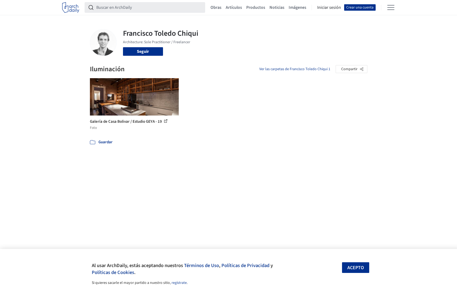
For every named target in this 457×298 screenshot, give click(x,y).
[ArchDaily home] (70, 7)
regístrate (179, 282)
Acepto (355, 267)
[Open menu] (391, 7)
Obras (215, 7)
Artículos (234, 7)
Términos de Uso (201, 265)
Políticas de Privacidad (245, 265)
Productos (255, 7)
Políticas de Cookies (113, 272)
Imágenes (297, 7)
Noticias (276, 7)
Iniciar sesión (329, 7)
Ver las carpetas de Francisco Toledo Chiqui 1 (294, 69)
